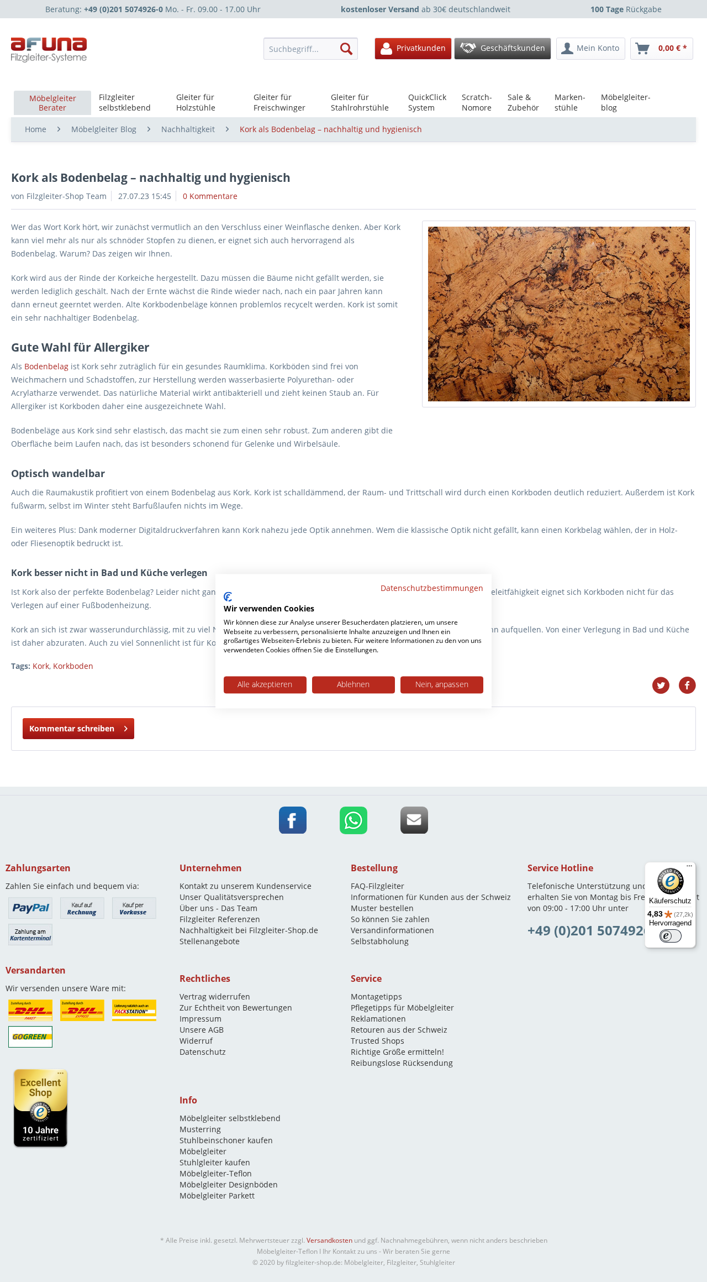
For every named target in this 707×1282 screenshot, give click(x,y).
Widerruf (196, 1040)
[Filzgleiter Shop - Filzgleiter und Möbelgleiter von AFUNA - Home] (49, 50)
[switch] (670, 936)
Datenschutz (203, 1051)
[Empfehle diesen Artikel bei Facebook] (687, 685)
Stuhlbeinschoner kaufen (226, 1140)
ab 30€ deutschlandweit (425, 9)
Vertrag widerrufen (215, 996)
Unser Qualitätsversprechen (232, 897)
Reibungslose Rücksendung (402, 1063)
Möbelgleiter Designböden (229, 1184)
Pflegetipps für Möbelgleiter (402, 1007)
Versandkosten (329, 1240)
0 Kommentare (210, 196)
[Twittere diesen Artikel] (665, 685)
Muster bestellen (382, 908)
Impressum (200, 1018)
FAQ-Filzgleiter (377, 886)
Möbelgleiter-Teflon (216, 1173)
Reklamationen (378, 1018)
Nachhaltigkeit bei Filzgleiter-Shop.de (249, 930)
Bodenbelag (46, 366)
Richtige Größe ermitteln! (397, 1051)
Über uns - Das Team (218, 908)
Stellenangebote (210, 941)
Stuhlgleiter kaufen (215, 1162)
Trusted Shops (377, 1040)
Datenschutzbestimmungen (432, 588)
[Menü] (689, 868)
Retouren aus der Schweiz (399, 1029)
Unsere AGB (202, 1029)
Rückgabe (626, 9)
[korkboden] (559, 314)
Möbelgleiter (203, 1151)
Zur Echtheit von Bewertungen (236, 1007)
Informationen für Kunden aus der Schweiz (431, 897)
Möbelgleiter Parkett (217, 1195)
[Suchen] (346, 49)
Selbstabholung (380, 941)
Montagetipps (376, 996)
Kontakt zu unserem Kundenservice (246, 886)
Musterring (200, 1129)
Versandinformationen (392, 930)
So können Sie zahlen (390, 919)
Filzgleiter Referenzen (220, 919)
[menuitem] (314, 49)
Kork (41, 666)
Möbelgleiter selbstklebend (230, 1118)
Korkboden (73, 666)
